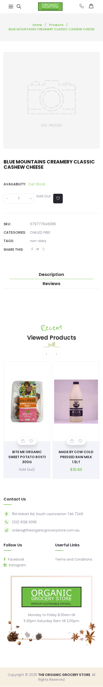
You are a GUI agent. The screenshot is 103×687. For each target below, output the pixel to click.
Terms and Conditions (73, 559)
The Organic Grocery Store (64, 674)
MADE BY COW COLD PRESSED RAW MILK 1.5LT (76, 457)
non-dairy (38, 240)
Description (51, 274)
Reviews (51, 283)
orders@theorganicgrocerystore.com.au (46, 530)
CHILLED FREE (40, 232)
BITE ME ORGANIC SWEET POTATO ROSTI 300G (27, 457)
